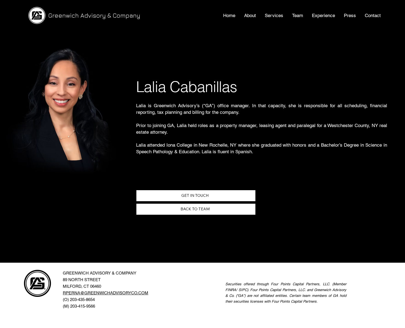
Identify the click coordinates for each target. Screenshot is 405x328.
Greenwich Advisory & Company (94, 15)
